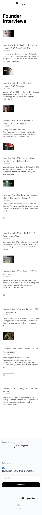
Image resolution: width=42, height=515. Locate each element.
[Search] (38, 3)
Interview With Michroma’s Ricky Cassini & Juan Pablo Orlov (18, 159)
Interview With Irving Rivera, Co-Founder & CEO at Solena (18, 84)
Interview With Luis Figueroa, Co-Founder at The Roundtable (18, 122)
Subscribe (21, 485)
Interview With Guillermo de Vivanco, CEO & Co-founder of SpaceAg (20, 196)
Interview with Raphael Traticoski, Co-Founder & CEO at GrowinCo (20, 46)
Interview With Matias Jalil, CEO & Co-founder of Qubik (19, 234)
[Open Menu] (3, 3)
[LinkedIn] (3, 468)
